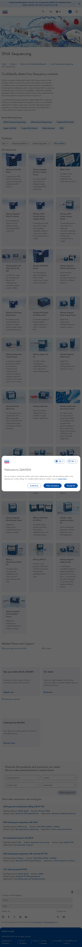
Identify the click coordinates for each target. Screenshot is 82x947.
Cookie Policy (62, 479)
